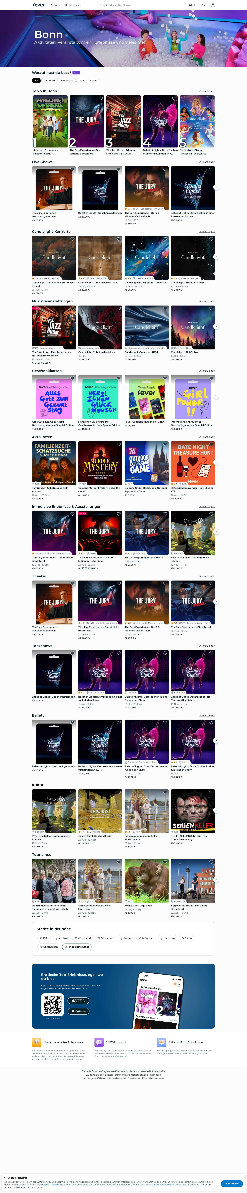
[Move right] (216, 187)
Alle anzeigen (207, 91)
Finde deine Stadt (78, 947)
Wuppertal (84, 938)
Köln (45, 938)
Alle (36, 80)
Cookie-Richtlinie (50, 1184)
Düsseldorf (107, 938)
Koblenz (63, 938)
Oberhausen (50, 947)
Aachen (128, 938)
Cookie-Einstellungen (163, 1184)
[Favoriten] (204, 5)
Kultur (93, 80)
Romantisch (66, 80)
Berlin (188, 938)
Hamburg (169, 938)
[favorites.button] (64, 98)
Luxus (82, 80)
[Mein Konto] (213, 5)
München (148, 938)
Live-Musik (49, 80)
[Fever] (38, 5)
